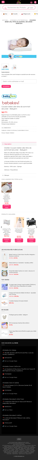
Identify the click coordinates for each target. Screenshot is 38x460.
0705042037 (8, 423)
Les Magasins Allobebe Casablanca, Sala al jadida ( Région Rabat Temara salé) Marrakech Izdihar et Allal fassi (19, 446)
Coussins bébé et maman (23, 130)
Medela (17, 450)
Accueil (5, 20)
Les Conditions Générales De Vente (19, 442)
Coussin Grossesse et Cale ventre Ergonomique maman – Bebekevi (6, 198)
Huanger (5, 450)
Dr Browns (7, 452)
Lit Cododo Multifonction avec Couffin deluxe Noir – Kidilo (31, 232)
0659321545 (7, 406)
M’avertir (6, 86)
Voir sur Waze (8, 410)
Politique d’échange (19, 444)
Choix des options (19, 240)
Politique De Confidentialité (16, 443)
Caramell (31, 452)
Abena (5, 448)
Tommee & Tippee (29, 449)
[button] (3, 2)
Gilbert (12, 449)
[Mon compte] (35, 2)
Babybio (20, 447)
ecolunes (32, 450)
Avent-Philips (30, 448)
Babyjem (8, 132)
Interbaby (7, 449)
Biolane (9, 453)
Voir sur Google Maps (10, 361)
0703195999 (7, 390)
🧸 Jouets (14, 14)
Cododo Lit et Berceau (19, 20)
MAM (5, 451)
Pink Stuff (28, 453)
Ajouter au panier (6, 206)
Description (7, 144)
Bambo (16, 447)
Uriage (32, 451)
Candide (21, 451)
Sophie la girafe (23, 452)
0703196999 (7, 374)
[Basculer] (3, 143)
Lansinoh (32, 447)
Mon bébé (11, 450)
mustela (9, 451)
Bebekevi (12, 132)
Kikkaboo (17, 448)
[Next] (33, 44)
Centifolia (11, 448)
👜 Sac (5, 14)
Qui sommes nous (8, 447)
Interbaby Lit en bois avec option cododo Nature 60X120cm (7, 232)
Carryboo (14, 452)
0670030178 (8, 357)
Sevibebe (26, 451)
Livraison (27, 443)
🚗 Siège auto (25, 14)
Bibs (17, 449)
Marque (6, 175)
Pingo (27, 450)
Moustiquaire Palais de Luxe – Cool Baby (19, 231)
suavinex (22, 450)
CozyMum (26, 447)
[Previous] (5, 44)
